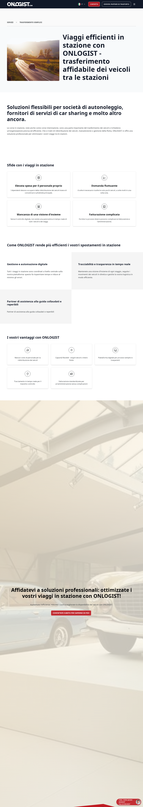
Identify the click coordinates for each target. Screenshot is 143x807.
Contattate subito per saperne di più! (71, 613)
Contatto (94, 4)
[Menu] (134, 4)
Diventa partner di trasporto (116, 4)
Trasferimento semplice (31, 22)
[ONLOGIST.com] (20, 4)
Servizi (10, 22)
